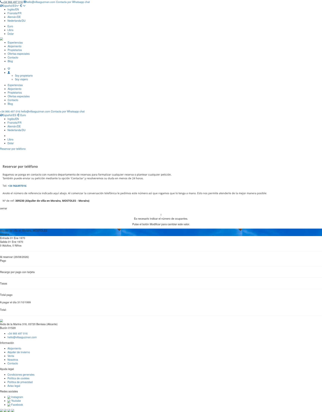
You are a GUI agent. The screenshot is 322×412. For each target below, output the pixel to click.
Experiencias (15, 42)
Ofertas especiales (19, 53)
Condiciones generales (20, 374)
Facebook (16, 404)
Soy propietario (24, 75)
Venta (10, 356)
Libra (10, 30)
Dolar (10, 33)
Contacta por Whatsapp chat (73, 2)
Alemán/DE (14, 17)
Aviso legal (13, 386)
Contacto (13, 57)
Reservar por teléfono (13, 149)
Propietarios (15, 50)
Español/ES (9, 5)
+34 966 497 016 (13, 2)
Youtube (15, 400)
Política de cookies (18, 378)
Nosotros (12, 359)
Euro (10, 26)
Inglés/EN (13, 9)
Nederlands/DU (16, 20)
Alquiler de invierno (18, 352)
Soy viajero (21, 79)
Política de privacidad (20, 382)
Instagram (16, 397)
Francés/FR (14, 13)
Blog (10, 61)
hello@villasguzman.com (40, 2)
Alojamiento (14, 46)
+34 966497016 (17, 186)
